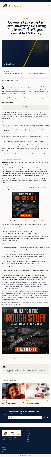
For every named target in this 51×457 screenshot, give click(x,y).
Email (12, 80)
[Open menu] (25, 10)
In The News (25, 18)
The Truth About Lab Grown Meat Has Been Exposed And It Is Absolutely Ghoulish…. (37, 402)
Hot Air (4, 162)
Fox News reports (6, 121)
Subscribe (45, 417)
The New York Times (7, 266)
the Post (10, 220)
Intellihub (10, 102)
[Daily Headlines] (12, 5)
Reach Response (28, 455)
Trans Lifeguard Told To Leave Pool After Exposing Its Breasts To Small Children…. (13, 402)
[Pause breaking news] (48, 13)
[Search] (48, 5)
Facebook (8, 80)
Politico (3, 243)
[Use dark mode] (48, 1)
